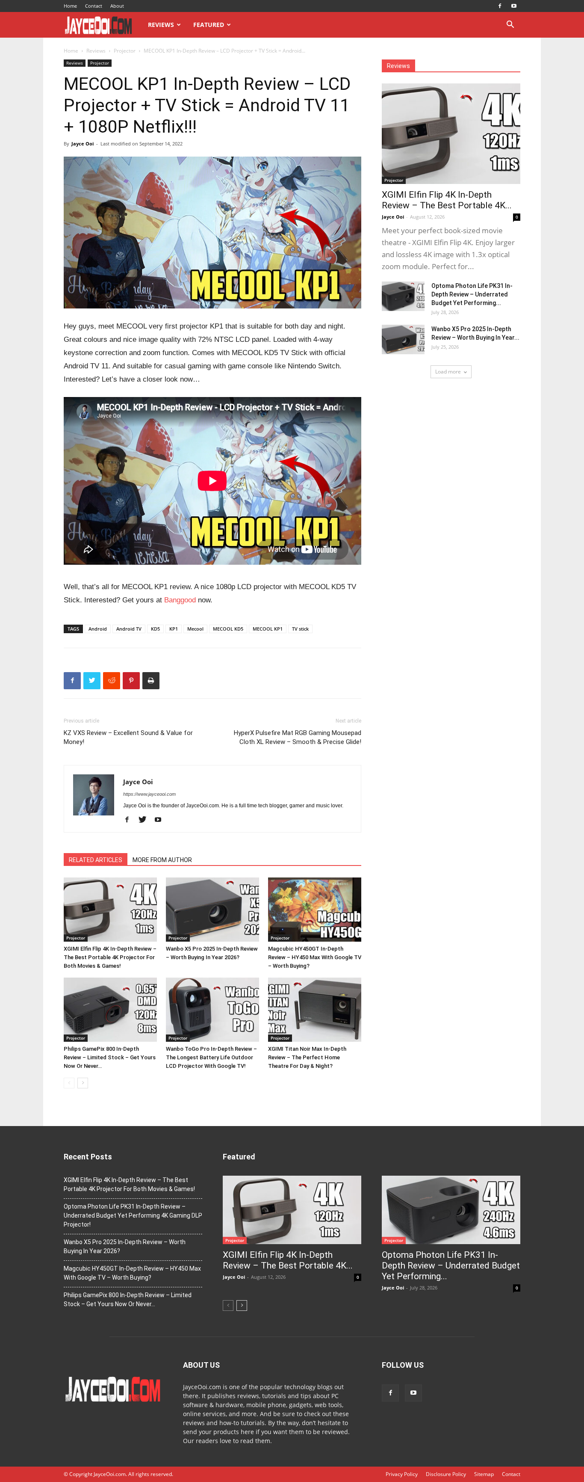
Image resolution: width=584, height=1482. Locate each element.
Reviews (161, 25)
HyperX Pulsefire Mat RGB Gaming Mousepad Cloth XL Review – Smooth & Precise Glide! (297, 737)
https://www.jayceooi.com (149, 794)
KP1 (173, 628)
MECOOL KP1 (268, 628)
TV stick (300, 628)
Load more (448, 371)
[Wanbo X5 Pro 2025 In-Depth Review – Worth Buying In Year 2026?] (212, 909)
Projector (125, 50)
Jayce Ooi (82, 143)
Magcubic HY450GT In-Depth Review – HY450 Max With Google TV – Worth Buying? (314, 957)
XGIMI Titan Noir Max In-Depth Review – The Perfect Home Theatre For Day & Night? (307, 1057)
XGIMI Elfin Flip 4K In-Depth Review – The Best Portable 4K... (447, 200)
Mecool (195, 628)
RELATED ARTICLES (95, 860)
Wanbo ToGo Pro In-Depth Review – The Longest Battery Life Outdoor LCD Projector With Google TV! (211, 1057)
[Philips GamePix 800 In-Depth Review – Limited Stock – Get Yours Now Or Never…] (110, 1010)
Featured (208, 25)
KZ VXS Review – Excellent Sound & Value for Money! (128, 737)
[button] (510, 25)
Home (70, 6)
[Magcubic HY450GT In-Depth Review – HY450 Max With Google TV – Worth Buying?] (314, 909)
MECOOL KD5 (228, 628)
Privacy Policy (402, 1474)
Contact (93, 6)
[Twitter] (146, 820)
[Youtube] (513, 6)
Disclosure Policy (446, 1474)
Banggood (180, 600)
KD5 (155, 628)
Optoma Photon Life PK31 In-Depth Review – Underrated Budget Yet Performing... (472, 294)
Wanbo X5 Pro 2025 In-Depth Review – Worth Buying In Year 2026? (125, 1246)
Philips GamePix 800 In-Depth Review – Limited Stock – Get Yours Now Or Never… (110, 1057)
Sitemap (484, 1474)
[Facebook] (499, 6)
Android (97, 628)
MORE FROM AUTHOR (162, 860)
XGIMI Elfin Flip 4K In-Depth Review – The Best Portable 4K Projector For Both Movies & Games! (110, 957)
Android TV (129, 628)
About (117, 6)
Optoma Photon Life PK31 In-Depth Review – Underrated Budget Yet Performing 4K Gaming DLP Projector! (133, 1215)
